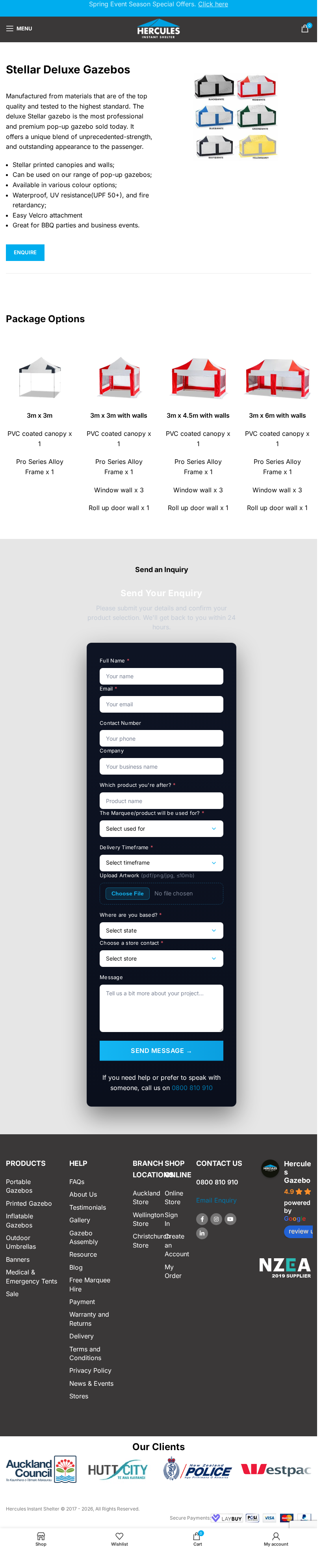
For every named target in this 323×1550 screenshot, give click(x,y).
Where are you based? (131, 915)
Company (112, 750)
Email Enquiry (216, 1200)
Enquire (25, 252)
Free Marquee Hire (89, 1284)
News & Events (91, 1383)
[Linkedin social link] (202, 1233)
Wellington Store (143, 1219)
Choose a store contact (131, 943)
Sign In (171, 1219)
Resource (83, 1254)
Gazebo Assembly (83, 1237)
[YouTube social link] (230, 1219)
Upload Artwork (147, 875)
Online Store (174, 1197)
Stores (78, 1396)
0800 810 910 (192, 1088)
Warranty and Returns (89, 1318)
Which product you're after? (138, 785)
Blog (76, 1267)
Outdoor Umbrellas (21, 1242)
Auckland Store (143, 1197)
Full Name (115, 660)
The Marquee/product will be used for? (152, 813)
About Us (83, 1194)
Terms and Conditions (85, 1353)
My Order (173, 1271)
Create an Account (175, 1245)
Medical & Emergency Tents (31, 1276)
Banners (18, 1259)
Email (108, 688)
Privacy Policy (90, 1370)
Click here (213, 4)
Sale (12, 1294)
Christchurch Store (143, 1240)
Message (111, 977)
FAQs (76, 1182)
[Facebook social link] (202, 1219)
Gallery (79, 1220)
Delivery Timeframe (126, 847)
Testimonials (87, 1207)
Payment (82, 1302)
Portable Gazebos (19, 1186)
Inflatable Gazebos (19, 1220)
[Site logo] (158, 28)
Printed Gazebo (29, 1203)
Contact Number (120, 723)
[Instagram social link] (216, 1219)
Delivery (81, 1336)
